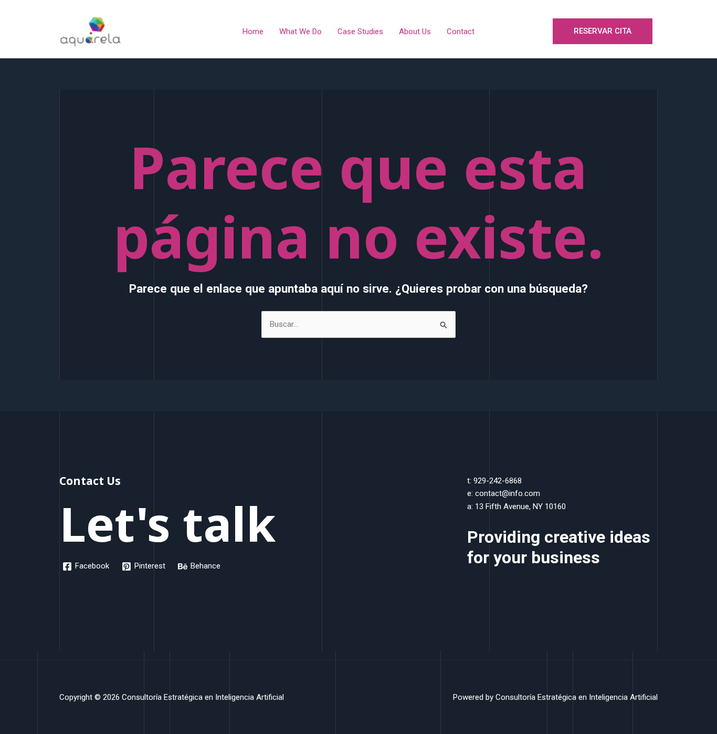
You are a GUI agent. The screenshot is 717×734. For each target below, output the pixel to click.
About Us (415, 31)
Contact (461, 31)
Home (252, 31)
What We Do (300, 31)
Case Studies (360, 31)
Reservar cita (602, 31)
